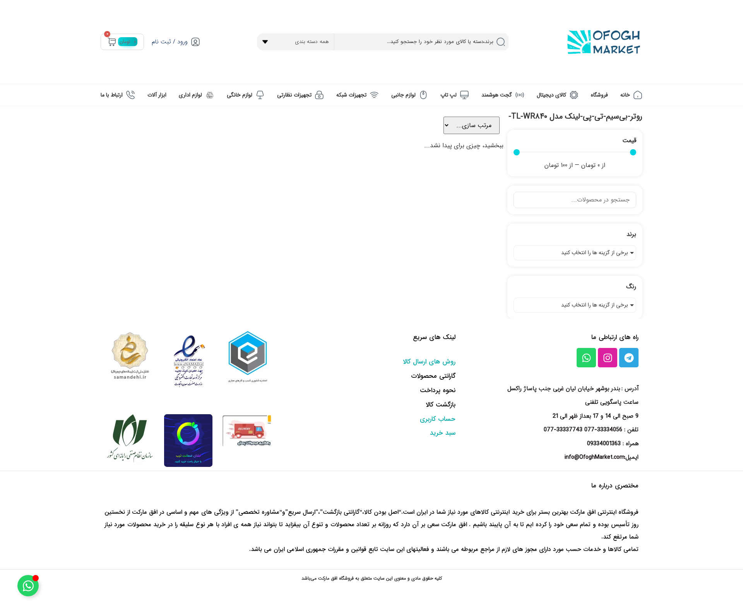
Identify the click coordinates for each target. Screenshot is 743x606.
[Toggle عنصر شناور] (28, 585)
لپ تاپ (448, 95)
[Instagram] (607, 357)
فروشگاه (599, 95)
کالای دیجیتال (551, 95)
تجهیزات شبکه (351, 95)
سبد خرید (442, 433)
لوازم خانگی (239, 95)
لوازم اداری (190, 95)
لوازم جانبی (403, 95)
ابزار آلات (156, 95)
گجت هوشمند (496, 95)
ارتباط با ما (112, 95)
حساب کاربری (437, 419)
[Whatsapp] (586, 357)
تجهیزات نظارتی (294, 95)
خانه (625, 95)
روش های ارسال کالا (429, 362)
